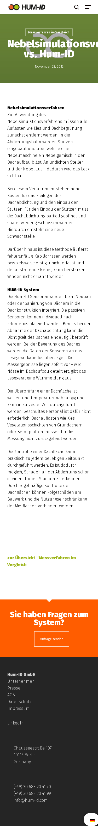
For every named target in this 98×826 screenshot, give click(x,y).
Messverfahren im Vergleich (49, 32)
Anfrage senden (51, 639)
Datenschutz (19, 701)
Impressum (18, 708)
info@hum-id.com (31, 800)
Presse (13, 688)
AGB (11, 694)
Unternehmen (21, 681)
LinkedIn (15, 723)
